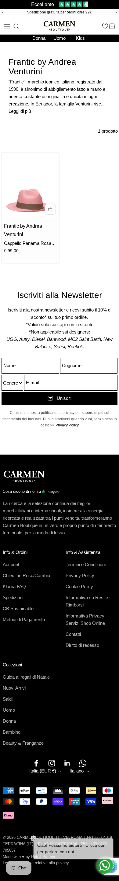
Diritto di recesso (82, 645)
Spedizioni (13, 597)
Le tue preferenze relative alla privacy (36, 863)
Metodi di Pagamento (24, 619)
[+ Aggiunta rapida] (50, 209)
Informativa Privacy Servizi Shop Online (85, 619)
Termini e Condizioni (86, 564)
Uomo (59, 38)
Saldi (8, 699)
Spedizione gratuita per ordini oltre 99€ (59, 12)
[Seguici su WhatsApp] (83, 763)
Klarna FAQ (14, 586)
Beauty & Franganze (23, 743)
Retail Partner (43, 856)
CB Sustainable (18, 608)
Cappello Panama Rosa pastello (27, 244)
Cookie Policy (79, 586)
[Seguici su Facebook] (36, 763)
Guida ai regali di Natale (26, 677)
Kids (80, 38)
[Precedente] (2, 12)
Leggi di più (20, 111)
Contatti (73, 634)
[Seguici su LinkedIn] (67, 763)
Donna (38, 38)
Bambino (11, 732)
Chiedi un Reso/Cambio (26, 575)
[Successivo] (117, 12)
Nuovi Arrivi (14, 688)
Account (11, 564)
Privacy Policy (67, 425)
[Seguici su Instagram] (52, 763)
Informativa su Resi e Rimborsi (87, 601)
